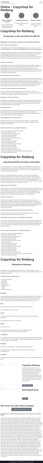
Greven (23, 429)
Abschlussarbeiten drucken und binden (21, 162)
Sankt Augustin (28, 422)
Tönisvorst (3, 435)
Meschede (29, 433)
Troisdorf (2, 419)
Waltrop (36, 433)
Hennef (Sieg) (35, 425)
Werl (15, 433)
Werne (33, 433)
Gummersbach (32, 423)
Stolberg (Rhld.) (16, 422)
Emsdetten (10, 430)
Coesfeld (6, 430)
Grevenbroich (14, 420)
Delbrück (22, 432)
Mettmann (2, 429)
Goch (41, 430)
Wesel (26, 420)
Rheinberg (38, 432)
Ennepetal (25, 433)
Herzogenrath (9, 426)
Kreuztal (34, 432)
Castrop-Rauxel (19, 419)
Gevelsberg (11, 433)
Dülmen (4, 426)
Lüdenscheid (25, 419)
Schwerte (15, 426)
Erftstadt (40, 423)
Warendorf (33, 429)
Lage (24, 430)
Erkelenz (30, 426)
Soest (2, 426)
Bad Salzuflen (3, 423)
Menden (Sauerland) (13, 423)
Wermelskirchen (32, 430)
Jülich (19, 432)
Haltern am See (18, 429)
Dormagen (9, 420)
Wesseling (37, 429)
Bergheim (23, 420)
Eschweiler (22, 422)
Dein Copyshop (25, 392)
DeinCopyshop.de (4, 413)
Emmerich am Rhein (5, 433)
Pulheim (35, 422)
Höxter (17, 435)
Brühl (24, 426)
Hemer (5, 432)
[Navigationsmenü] (41, 2)
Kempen (37, 430)
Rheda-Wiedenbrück (10, 425)
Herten (19, 420)
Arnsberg (13, 419)
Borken (37, 426)
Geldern (9, 432)
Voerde (14, 430)
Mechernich (25, 435)
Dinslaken (38, 419)
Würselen (12, 429)
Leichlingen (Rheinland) (36, 435)
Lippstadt (33, 419)
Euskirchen (5, 422)
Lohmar (17, 433)
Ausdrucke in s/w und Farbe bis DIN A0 (21, 36)
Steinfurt (2, 432)
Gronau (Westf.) (17, 425)
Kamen (34, 426)
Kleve (19, 423)
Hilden (32, 422)
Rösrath (9, 435)
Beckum (2, 430)
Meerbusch (10, 422)
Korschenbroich (14, 432)
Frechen (22, 423)
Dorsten (6, 419)
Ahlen (8, 423)
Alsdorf (40, 425)
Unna (2, 422)
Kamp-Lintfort (27, 429)
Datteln (27, 430)
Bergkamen (3, 425)
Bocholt (29, 419)
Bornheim (30, 425)
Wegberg (20, 435)
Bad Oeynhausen (24, 425)
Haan (21, 433)
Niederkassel (7, 429)
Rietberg (40, 433)
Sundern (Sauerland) (5, 436)
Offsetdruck (17, 264)
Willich (37, 423)
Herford (2, 420)
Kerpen (5, 420)
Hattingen (40, 422)
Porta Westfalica (19, 430)
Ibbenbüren (26, 423)
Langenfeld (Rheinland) (35, 420)
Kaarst (27, 426)
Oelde (6, 435)
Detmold (9, 419)
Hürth (29, 420)
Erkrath (21, 426)
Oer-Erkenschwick (28, 432)
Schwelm (13, 435)
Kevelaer (29, 435)
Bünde (18, 426)
